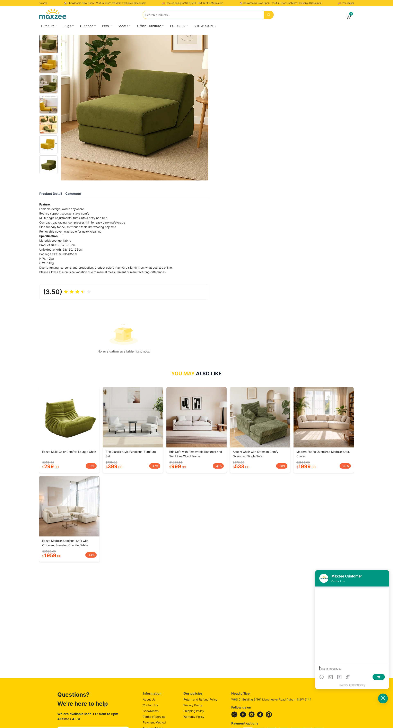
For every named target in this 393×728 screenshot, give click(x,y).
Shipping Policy (193, 711)
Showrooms (150, 711)
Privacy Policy (192, 705)
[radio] (66, 292)
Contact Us (150, 705)
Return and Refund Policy (200, 699)
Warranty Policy (193, 716)
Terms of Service (154, 716)
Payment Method (154, 722)
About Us (149, 699)
